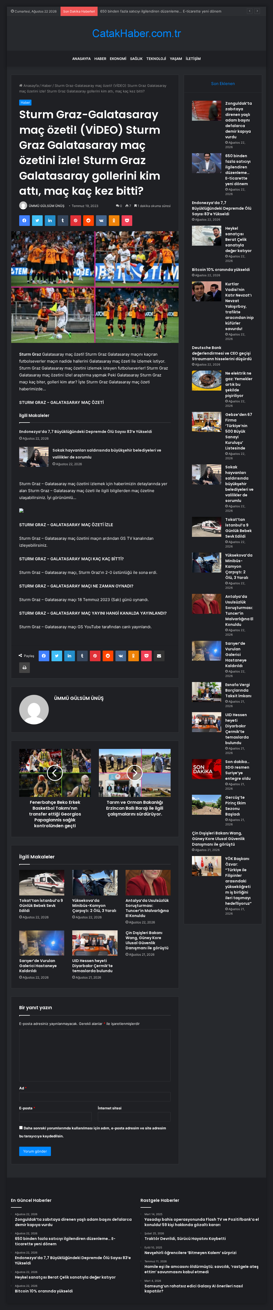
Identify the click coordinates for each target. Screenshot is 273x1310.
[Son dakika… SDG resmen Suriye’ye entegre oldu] (206, 769)
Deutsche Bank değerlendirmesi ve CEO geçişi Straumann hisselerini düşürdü (222, 353)
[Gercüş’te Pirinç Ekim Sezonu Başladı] (206, 805)
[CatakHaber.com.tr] (136, 33)
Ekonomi (118, 58)
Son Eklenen (223, 83)
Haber (100, 58)
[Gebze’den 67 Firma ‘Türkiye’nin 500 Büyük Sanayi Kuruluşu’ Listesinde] (206, 422)
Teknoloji (156, 58)
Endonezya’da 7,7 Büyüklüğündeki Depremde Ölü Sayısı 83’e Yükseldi (157, 11)
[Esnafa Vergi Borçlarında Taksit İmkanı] (206, 692)
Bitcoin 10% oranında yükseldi (221, 269)
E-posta (27, 1108)
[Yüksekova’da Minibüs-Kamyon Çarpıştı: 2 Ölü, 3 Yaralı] (95, 882)
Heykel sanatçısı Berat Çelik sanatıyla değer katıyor (238, 239)
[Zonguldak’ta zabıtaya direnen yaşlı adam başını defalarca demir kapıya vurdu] (206, 111)
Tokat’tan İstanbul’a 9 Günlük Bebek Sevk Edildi (41, 905)
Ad (23, 1088)
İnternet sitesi (110, 1108)
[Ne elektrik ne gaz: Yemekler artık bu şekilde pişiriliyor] (206, 381)
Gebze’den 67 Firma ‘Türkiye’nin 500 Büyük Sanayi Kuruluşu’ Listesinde (238, 431)
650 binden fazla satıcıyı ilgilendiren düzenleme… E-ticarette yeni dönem (238, 169)
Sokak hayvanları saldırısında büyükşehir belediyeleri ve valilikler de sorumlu (239, 483)
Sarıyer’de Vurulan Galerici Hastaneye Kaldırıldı (38, 966)
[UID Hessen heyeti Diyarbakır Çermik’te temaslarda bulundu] (95, 943)
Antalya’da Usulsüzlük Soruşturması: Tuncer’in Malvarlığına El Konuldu (147, 908)
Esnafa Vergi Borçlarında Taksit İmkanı (238, 690)
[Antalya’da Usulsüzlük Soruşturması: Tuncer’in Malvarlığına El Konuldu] (148, 882)
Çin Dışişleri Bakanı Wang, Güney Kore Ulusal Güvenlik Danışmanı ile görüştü (147, 940)
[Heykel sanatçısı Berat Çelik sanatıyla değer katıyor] (206, 236)
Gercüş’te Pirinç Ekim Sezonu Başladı (235, 806)
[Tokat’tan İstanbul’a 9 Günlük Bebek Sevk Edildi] (42, 882)
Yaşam (176, 58)
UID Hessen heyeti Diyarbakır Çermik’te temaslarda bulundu (92, 966)
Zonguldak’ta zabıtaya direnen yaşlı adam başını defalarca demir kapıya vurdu (238, 120)
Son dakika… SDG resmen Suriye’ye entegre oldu (238, 770)
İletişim (193, 58)
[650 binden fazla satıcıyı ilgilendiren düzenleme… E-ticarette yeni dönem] (206, 163)
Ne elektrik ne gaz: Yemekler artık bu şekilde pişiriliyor (238, 384)
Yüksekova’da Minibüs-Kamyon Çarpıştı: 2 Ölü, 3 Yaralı (94, 905)
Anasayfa (81, 58)
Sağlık (136, 58)
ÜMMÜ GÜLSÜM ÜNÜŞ (47, 206)
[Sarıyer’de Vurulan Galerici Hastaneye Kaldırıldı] (42, 943)
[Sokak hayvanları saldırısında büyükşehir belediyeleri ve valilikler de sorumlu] (34, 457)
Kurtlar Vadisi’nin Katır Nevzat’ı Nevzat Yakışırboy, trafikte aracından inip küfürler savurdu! (239, 306)
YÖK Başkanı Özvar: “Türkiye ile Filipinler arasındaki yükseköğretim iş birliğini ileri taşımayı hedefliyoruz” (238, 881)
